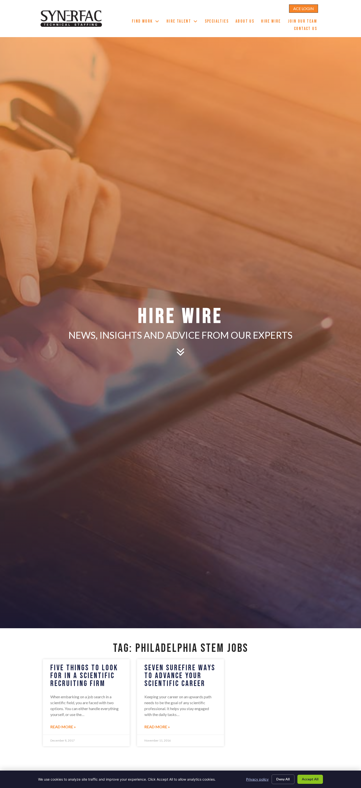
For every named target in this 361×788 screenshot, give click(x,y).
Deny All (283, 779)
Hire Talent (184, 22)
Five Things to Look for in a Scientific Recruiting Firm (84, 675)
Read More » (63, 726)
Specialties (218, 22)
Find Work (147, 22)
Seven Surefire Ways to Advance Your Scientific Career (179, 675)
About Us (247, 22)
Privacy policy (257, 779)
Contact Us (307, 29)
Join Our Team (304, 22)
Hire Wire (272, 22)
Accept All (310, 779)
